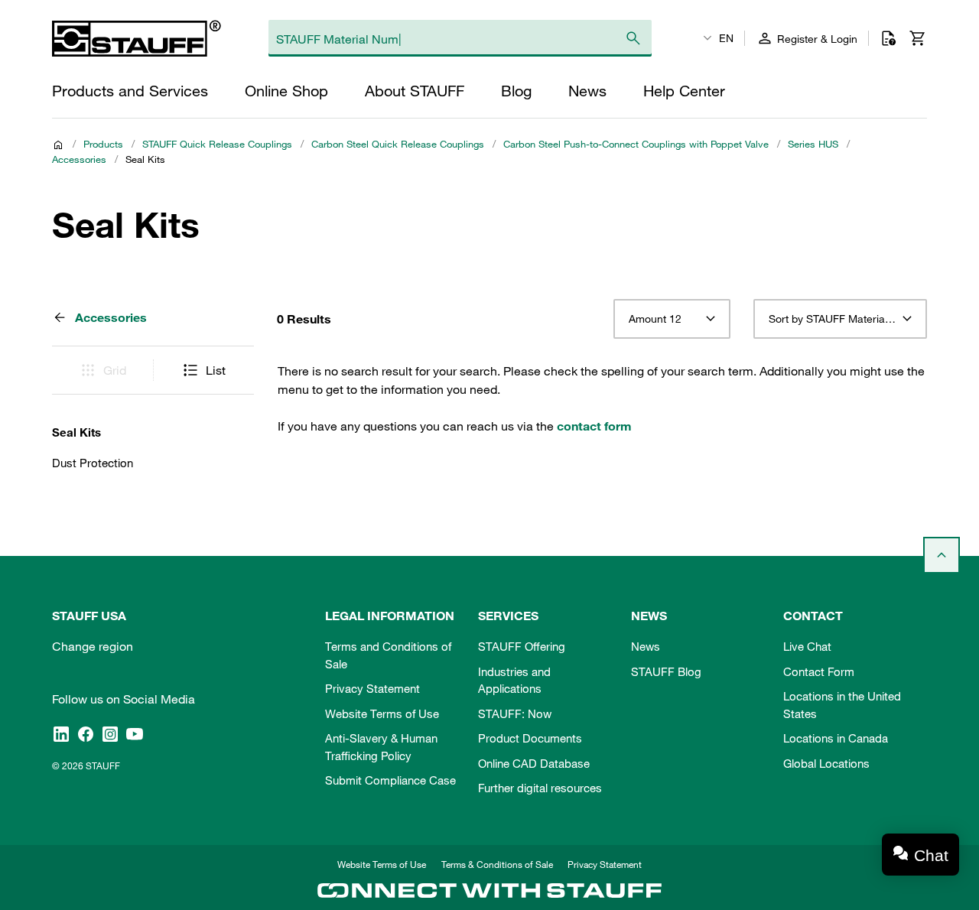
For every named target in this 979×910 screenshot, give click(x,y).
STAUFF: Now (514, 713)
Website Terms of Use (382, 713)
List (216, 370)
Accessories (79, 159)
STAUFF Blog (666, 671)
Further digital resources (540, 788)
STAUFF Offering (521, 646)
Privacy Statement (372, 688)
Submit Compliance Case (390, 780)
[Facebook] (85, 733)
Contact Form (818, 671)
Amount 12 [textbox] (655, 319)
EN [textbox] (726, 38)
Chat (931, 855)
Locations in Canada (835, 738)
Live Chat (807, 646)
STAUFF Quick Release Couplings (217, 144)
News (645, 646)
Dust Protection (92, 463)
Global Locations (826, 763)
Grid (114, 370)
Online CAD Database (534, 763)
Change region (92, 646)
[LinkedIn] (61, 733)
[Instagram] (110, 733)
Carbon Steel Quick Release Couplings (397, 144)
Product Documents (530, 738)
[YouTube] (134, 733)
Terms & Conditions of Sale (497, 864)
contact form (594, 426)
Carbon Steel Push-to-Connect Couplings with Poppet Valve (636, 144)
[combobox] (672, 319)
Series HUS (813, 144)
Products (103, 144)
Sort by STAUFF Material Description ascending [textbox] (840, 319)
